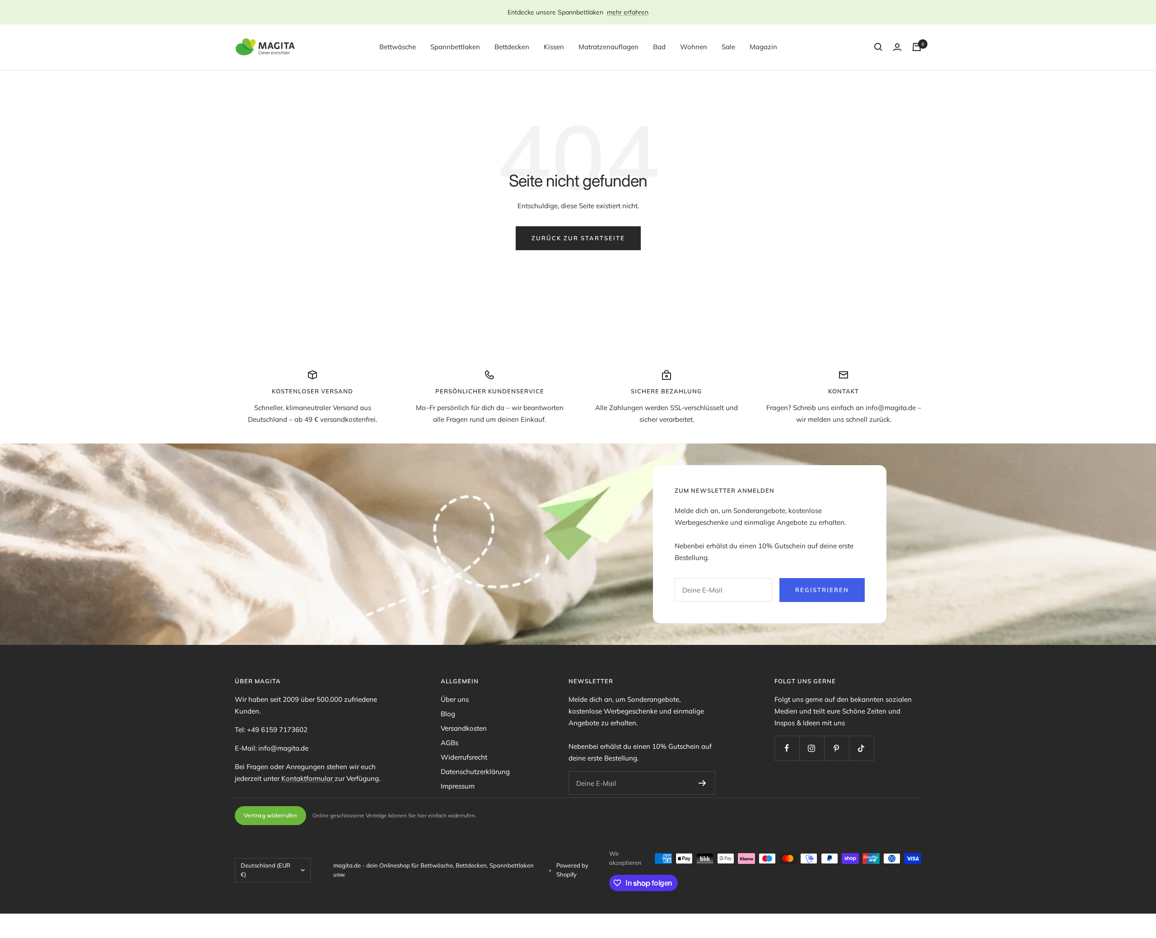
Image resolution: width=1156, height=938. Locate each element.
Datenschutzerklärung (475, 771)
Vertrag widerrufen (270, 815)
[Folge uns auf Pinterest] (836, 748)
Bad (659, 46)
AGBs (449, 742)
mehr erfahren (627, 12)
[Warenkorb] (916, 47)
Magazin (763, 46)
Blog (448, 713)
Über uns (455, 699)
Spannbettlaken (455, 46)
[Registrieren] (702, 783)
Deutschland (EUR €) (265, 870)
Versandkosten (464, 728)
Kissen (554, 46)
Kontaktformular (308, 778)
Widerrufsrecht (464, 757)
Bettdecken (511, 46)
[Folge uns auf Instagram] (811, 748)
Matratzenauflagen (608, 46)
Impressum (458, 786)
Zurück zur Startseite (578, 238)
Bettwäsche (397, 46)
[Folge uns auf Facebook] (786, 748)
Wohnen (693, 46)
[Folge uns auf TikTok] (861, 748)
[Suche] (878, 47)
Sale (728, 46)
